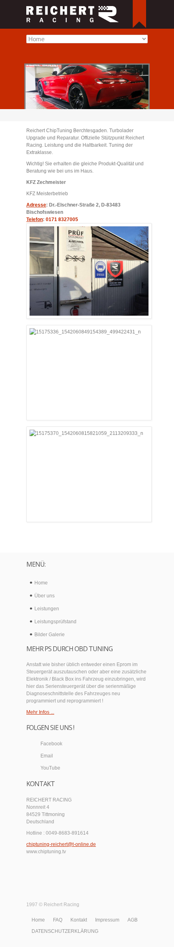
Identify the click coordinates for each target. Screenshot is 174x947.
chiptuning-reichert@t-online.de (61, 844)
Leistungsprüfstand (55, 621)
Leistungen (46, 609)
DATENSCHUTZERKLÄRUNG (65, 931)
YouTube (50, 768)
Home (41, 583)
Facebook (51, 744)
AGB (132, 920)
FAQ (57, 920)
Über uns (44, 596)
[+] (139, 14)
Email (46, 756)
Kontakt (78, 920)
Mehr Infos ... (40, 712)
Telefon (34, 219)
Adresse (36, 205)
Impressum (107, 920)
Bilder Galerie (49, 634)
